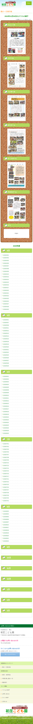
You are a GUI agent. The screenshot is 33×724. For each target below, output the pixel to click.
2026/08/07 (6, 522)
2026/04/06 (6, 263)
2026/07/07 (6, 454)
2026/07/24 (6, 487)
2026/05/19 (6, 344)
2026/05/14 (6, 336)
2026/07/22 (6, 481)
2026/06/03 (6, 381)
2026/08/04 (6, 514)
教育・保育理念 (6, 674)
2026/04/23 (6, 298)
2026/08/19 (6, 533)
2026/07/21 (6, 479)
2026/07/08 (6, 457)
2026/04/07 (6, 265)
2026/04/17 (6, 287)
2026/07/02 (6, 446)
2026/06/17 (6, 409)
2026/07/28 (6, 492)
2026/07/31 (6, 500)
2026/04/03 (6, 260)
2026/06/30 (6, 433)
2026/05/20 (6, 346)
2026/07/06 (6, 451)
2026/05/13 (6, 333)
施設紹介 (4, 682)
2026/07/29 (6, 495)
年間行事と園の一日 (7, 678)
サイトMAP (5, 697)
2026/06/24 (6, 422)
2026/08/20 (6, 535)
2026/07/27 (6, 489)
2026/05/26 (6, 357)
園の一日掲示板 (6, 667)
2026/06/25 (6, 425)
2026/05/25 (6, 355)
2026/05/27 (6, 360)
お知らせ (4, 701)
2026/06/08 (6, 390)
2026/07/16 (6, 473)
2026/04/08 (6, 268)
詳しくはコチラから (10, 654)
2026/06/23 (6, 419)
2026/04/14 (6, 279)
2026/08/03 (6, 511)
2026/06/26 (6, 428)
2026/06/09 (6, 392)
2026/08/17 (6, 527)
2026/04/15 (6, 282)
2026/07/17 (6, 476)
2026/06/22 (6, 417)
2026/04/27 (6, 303)
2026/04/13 (6, 276)
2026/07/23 (6, 484)
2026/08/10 (6, 524)
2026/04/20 (6, 290)
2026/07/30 (6, 498)
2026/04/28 (6, 306)
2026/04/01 (6, 255)
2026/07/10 (6, 462)
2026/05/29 (6, 365)
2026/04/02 (6, 257)
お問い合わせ (5, 694)
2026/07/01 (6, 443)
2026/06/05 (6, 387)
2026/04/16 (6, 284)
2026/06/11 (6, 398)
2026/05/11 (6, 328)
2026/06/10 (6, 395)
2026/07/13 (6, 465)
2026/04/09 (6, 271)
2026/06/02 (6, 379)
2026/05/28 (6, 363)
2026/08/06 (6, 519)
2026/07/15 (6, 470)
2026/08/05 (6, 516)
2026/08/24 (6, 541)
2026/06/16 (6, 406)
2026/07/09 (6, 460)
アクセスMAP (6, 690)
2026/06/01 (6, 376)
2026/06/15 (6, 403)
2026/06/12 (6, 400)
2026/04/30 (6, 309)
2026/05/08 (6, 325)
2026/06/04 (6, 384)
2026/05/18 (6, 341)
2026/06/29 (6, 430)
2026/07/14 (6, 468)
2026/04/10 (6, 274)
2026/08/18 (6, 530)
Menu (28, 3)
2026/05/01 (6, 319)
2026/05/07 (6, 322)
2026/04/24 (6, 301)
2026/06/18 (6, 411)
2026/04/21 (6, 293)
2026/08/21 (6, 538)
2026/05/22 (6, 352)
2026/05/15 (6, 338)
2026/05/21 (6, 349)
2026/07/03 (6, 449)
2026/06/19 (6, 414)
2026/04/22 (6, 295)
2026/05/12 (6, 330)
